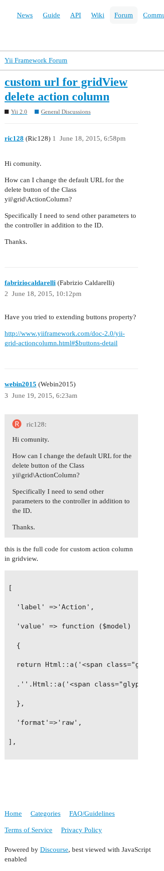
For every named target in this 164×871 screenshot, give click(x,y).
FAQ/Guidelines (92, 813)
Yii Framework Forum (36, 60)
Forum (123, 15)
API (75, 15)
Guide (51, 15)
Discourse (54, 849)
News (25, 15)
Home (13, 813)
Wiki (97, 15)
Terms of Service (28, 830)
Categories (46, 813)
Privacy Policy (81, 830)
